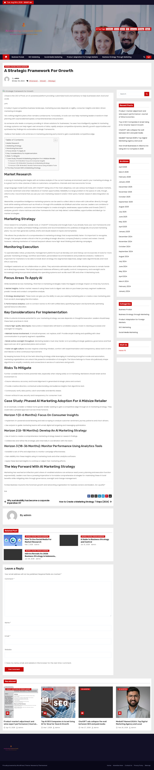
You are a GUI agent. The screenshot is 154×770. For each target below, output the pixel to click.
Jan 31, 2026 (85, 545)
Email (7, 636)
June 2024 (123, 266)
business (133, 29)
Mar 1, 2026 (47, 728)
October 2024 (124, 246)
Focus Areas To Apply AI (16, 151)
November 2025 (125, 192)
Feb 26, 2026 (123, 728)
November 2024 (125, 241)
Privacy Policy (138, 765)
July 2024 (123, 261)
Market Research (12, 143)
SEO (127, 29)
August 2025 (124, 207)
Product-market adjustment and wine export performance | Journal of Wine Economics (133, 114)
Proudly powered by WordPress (14, 765)
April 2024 (123, 276)
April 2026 (123, 167)
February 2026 (125, 177)
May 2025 (123, 222)
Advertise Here (118, 765)
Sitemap (148, 765)
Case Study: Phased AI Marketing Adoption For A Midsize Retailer (31, 158)
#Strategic (51, 81)
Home (109, 765)
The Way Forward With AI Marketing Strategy (24, 168)
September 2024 (126, 251)
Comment (9, 579)
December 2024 (125, 236)
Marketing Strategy (14, 146)
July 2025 (122, 212)
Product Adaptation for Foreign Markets (82, 57)
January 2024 (124, 291)
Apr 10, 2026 (11, 728)
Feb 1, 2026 (29, 545)
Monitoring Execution (15, 148)
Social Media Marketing (53, 57)
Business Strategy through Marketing (116, 57)
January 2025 (124, 231)
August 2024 (124, 256)
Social (117, 29)
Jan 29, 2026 (30, 559)
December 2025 (125, 187)
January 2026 (124, 182)
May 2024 (123, 271)
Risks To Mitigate (13, 156)
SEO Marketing (34, 57)
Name (8, 622)
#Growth (43, 81)
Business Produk (18, 57)
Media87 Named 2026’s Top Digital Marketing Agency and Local (132, 722)
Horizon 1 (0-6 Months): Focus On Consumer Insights (27, 161)
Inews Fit (122, 350)
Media (122, 29)
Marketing (109, 29)
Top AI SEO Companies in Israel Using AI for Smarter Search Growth (58, 722)
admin (16, 78)
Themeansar (42, 765)
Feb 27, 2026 (86, 728)
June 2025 (123, 216)
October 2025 (124, 197)
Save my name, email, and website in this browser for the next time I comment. (38, 663)
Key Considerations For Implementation (22, 153)
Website (8, 649)
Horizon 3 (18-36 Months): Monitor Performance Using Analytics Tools (33, 165)
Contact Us (128, 765)
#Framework (33, 81)
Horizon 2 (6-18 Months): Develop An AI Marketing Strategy (30, 163)
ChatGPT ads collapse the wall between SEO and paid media (93, 722)
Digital (148, 29)
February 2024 (125, 286)
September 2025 (126, 202)
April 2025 (123, 226)
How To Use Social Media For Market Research (38, 540)
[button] (144, 57)
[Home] (6, 57)
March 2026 (124, 172)
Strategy (141, 29)
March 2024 (124, 281)
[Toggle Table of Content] (54, 140)
